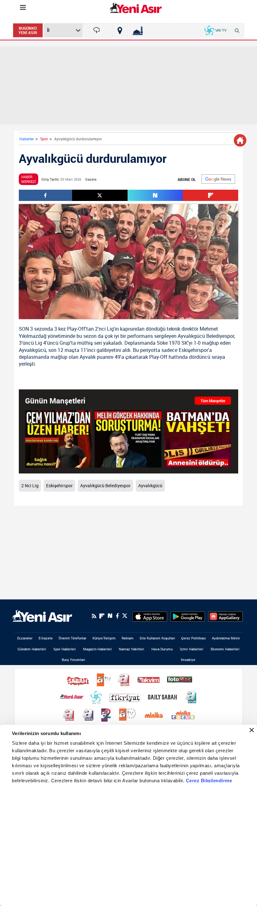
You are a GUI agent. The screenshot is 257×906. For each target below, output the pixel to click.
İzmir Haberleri (191, 649)
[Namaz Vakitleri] (150, 30)
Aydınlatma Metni (226, 638)
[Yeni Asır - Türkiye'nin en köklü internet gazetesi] (136, 8)
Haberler (26, 138)
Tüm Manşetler (213, 400)
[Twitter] (125, 616)
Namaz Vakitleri (131, 649)
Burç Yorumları (73, 659)
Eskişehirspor (193, 350)
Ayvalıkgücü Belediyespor (206, 336)
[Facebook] (117, 616)
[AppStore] (149, 616)
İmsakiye (188, 659)
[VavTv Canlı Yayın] (215, 30)
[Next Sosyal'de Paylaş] (155, 195)
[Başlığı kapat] (251, 730)
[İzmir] (97, 30)
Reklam (128, 638)
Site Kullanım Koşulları (157, 638)
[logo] (42, 615)
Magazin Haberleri (97, 649)
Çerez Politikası (193, 638)
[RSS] (94, 616)
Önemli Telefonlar (73, 638)
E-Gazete (46, 638)
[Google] (218, 179)
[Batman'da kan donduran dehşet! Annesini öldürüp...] (198, 438)
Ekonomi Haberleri (225, 649)
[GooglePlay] (187, 616)
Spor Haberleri (64, 649)
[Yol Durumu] (120, 30)
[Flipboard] (101, 616)
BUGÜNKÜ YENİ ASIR (27, 30)
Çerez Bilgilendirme (209, 780)
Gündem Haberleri (32, 649)
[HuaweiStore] (225, 616)
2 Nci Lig (30, 485)
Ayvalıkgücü (32, 350)
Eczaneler (25, 638)
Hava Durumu (162, 649)
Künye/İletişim (104, 638)
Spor (44, 138)
